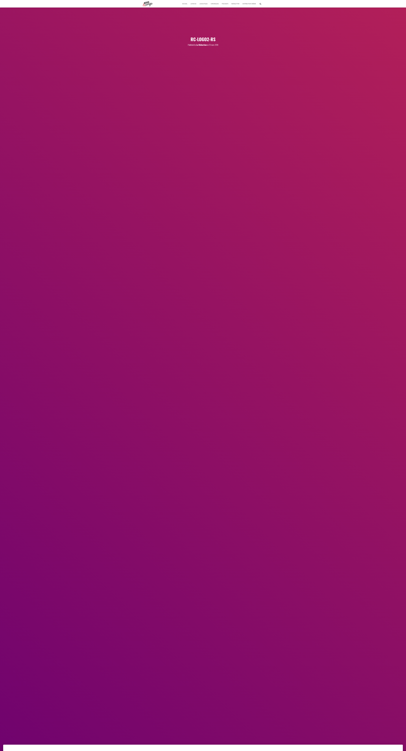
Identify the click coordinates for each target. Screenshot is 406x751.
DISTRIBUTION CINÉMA (249, 4)
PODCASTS (225, 4)
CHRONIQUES (215, 4)
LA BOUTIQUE (204, 4)
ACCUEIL (184, 4)
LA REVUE (193, 4)
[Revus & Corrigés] (147, 3)
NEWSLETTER (235, 4)
